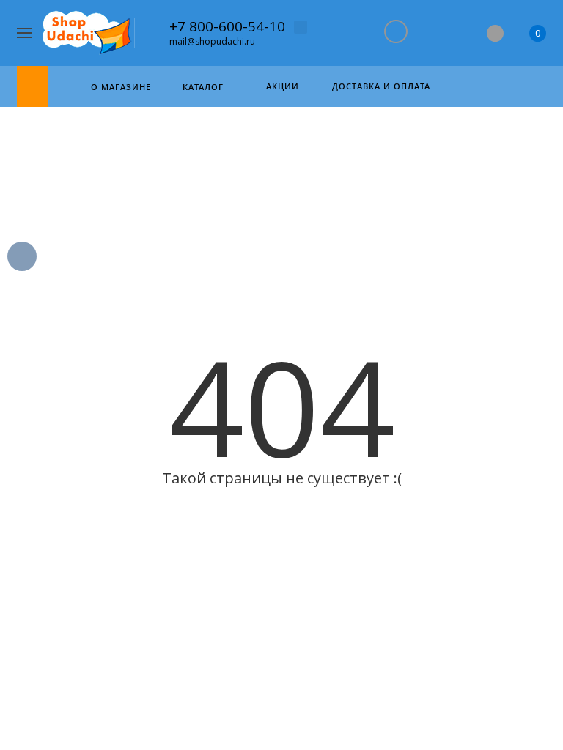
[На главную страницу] (88, 33)
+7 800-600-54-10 (227, 26)
